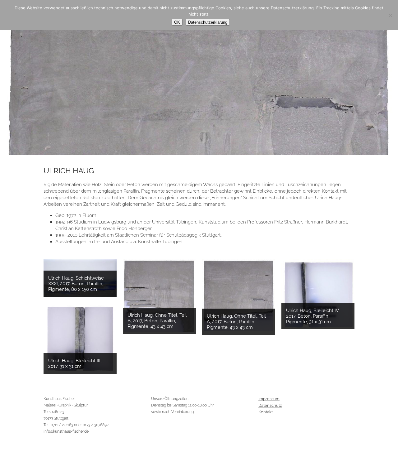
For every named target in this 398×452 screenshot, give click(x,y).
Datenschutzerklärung (207, 22)
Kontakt (265, 412)
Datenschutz (270, 405)
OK (177, 22)
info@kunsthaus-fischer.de (66, 431)
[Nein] (390, 15)
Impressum (269, 399)
